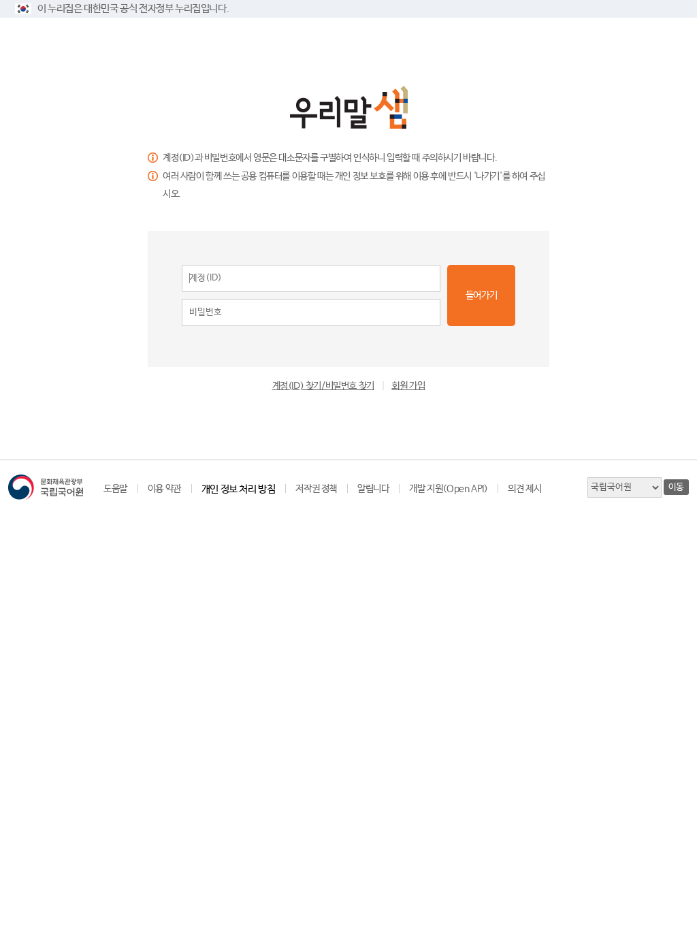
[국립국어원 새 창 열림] (45, 487)
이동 (676, 487)
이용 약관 (164, 488)
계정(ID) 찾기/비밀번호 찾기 (323, 386)
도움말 (115, 488)
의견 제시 (524, 488)
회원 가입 (408, 386)
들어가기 (481, 295)
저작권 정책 (316, 488)
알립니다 (373, 488)
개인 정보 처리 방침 (238, 489)
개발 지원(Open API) (448, 488)
